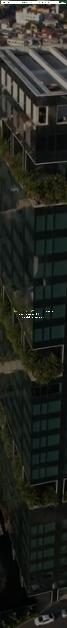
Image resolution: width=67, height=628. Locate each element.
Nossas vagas (62, 2)
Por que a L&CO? (40, 2)
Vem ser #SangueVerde (24, 2)
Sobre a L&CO (33, 2)
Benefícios (47, 2)
